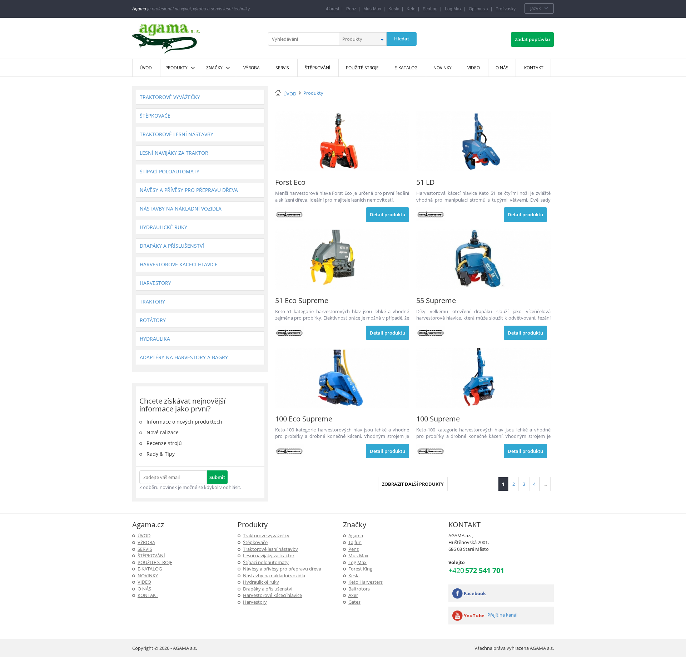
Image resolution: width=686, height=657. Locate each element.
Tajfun (355, 542)
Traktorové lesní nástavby (176, 134)
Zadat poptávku (532, 39)
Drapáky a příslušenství (172, 245)
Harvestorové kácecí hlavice (179, 264)
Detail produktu (387, 214)
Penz (351, 8)
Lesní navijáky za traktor (174, 152)
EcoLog (430, 8)
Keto (411, 8)
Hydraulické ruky (163, 227)
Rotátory (153, 320)
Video (144, 582)
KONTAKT (148, 595)
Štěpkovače (155, 115)
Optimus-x (478, 8)
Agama (355, 535)
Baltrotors (359, 589)
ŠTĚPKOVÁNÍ (151, 555)
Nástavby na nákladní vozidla (181, 208)
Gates (354, 602)
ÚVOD (289, 93)
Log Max (453, 8)
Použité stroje (155, 562)
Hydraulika (155, 338)
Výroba (146, 542)
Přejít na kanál (502, 615)
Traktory (152, 301)
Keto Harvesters (365, 582)
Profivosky (506, 8)
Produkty (176, 68)
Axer (353, 595)
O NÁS (144, 589)
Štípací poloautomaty (169, 171)
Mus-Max (372, 8)
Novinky (148, 575)
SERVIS (145, 549)
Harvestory (155, 283)
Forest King (360, 568)
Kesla (393, 8)
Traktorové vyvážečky (170, 97)
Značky (214, 68)
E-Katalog (150, 568)
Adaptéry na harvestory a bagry (184, 357)
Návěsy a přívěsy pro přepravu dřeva (189, 190)
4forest (332, 8)
